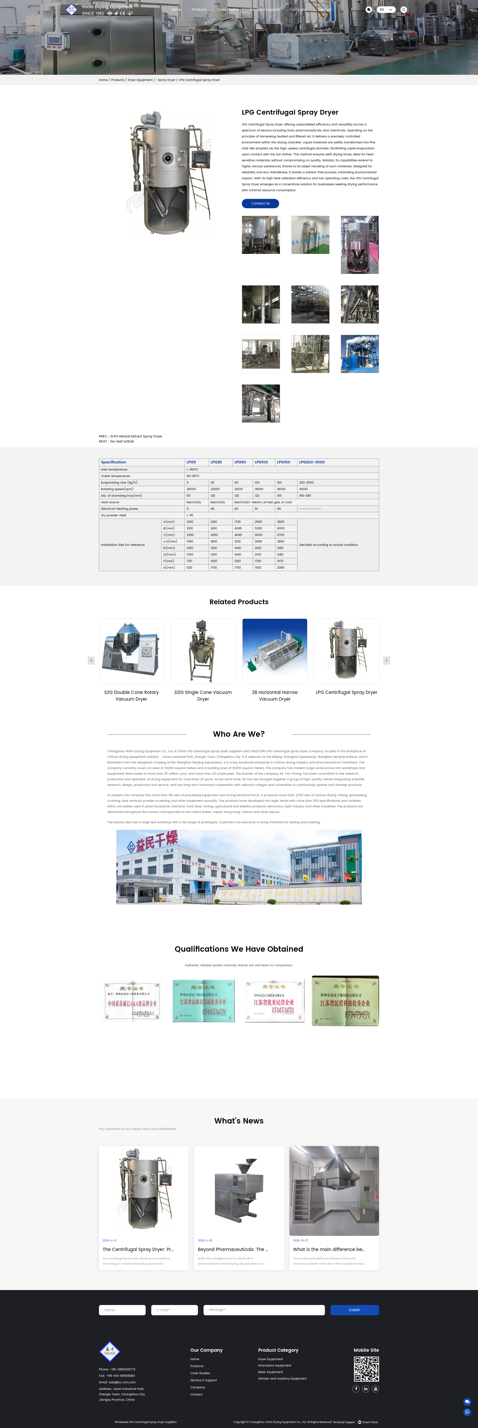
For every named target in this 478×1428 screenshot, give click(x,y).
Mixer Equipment (270, 1372)
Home (176, 9)
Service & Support (264, 9)
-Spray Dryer (165, 80)
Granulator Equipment (274, 1365)
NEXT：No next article (116, 441)
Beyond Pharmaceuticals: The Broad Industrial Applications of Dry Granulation (234, 1249)
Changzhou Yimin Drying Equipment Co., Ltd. (278, 1422)
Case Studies (228, 9)
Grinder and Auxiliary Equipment (282, 1378)
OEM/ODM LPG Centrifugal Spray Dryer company (286, 751)
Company (298, 9)
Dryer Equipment (140, 80)
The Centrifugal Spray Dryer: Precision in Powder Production (139, 1249)
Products (199, 9)
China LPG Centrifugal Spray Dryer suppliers (210, 751)
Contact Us (261, 203)
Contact (324, 9)
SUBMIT (355, 1310)
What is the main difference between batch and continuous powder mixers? (329, 1249)
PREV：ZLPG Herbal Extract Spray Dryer (130, 436)
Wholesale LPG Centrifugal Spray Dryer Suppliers (146, 1422)
